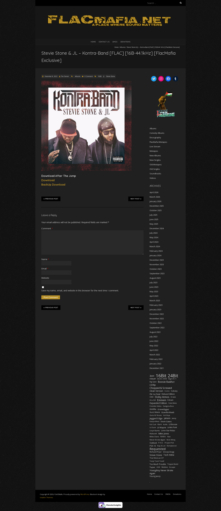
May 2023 (154, 291)
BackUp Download (53, 184)
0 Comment (89, 76)
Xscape (172, 467)
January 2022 (155, 363)
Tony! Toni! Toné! (157, 461)
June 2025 (154, 219)
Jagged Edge (156, 418)
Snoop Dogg (168, 452)
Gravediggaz (163, 409)
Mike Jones (163, 433)
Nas (169, 436)
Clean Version (156, 390)
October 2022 (156, 323)
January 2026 (155, 201)
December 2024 (157, 228)
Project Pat (169, 443)
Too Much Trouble (158, 464)
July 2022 (153, 336)
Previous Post (51, 199)
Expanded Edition (158, 403)
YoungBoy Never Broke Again (161, 472)
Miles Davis (154, 436)
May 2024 (154, 237)
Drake (173, 397)
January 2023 (155, 309)
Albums (122, 47)
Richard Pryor (156, 452)
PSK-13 (153, 445)
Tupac (152, 467)
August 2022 (155, 332)
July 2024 (153, 233)
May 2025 (154, 224)
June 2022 (154, 341)
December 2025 (157, 205)
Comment (47, 228)
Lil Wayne (161, 427)
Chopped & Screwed (161, 387)
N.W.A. (163, 436)
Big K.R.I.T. (172, 379)
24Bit (173, 375)
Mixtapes (154, 151)
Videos (153, 178)
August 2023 (155, 278)
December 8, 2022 (50, 76)
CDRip (153, 384)
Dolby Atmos (162, 396)
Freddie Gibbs (155, 406)
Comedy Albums (157, 133)
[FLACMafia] (110, 13)
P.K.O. (160, 443)
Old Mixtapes (156, 164)
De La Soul (155, 393)
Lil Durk (153, 427)
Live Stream (155, 146)
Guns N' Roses (156, 415)
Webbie (164, 467)
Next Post (135, 199)
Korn (160, 424)
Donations (125, 42)
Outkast (153, 442)
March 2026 (155, 196)
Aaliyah (153, 378)
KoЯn (165, 424)
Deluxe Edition (168, 394)
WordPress (84, 494)
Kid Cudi (153, 424)
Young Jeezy (155, 476)
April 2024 (154, 242)
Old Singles (155, 169)
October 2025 (156, 210)
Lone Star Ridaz (168, 430)
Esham (170, 400)
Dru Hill (153, 400)
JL (103, 76)
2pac (152, 375)
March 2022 (155, 354)
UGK (158, 467)
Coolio (167, 391)
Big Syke (153, 382)
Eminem (161, 400)
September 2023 (157, 273)
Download (48, 180)
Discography (155, 137)
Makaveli (153, 433)
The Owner (65, 76)
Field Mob (172, 403)
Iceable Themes (46, 497)
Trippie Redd (172, 464)
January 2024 (155, 255)
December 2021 (157, 368)
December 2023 (157, 260)
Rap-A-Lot (161, 446)
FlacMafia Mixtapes (158, 142)
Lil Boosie (173, 424)
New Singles (155, 160)
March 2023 (155, 300)
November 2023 (157, 264)
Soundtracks (155, 173)
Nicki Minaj (171, 440)
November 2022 (157, 318)
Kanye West (154, 421)
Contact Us (104, 42)
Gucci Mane (155, 412)
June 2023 (154, 287)
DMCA (114, 42)
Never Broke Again (157, 440)
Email (44, 268)
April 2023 (154, 296)
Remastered (171, 446)
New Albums (155, 155)
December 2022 (157, 314)
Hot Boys (166, 415)
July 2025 (153, 215)
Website (45, 277)
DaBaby (174, 391)
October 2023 (156, 269)
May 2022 (154, 345)
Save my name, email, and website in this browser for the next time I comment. (80, 290)
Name (45, 259)
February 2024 (156, 251)
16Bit (100, 76)
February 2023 (156, 305)
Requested (158, 448)
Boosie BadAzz (166, 381)
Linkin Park (172, 427)
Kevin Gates (166, 421)
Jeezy (174, 418)
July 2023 (153, 282)
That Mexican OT (157, 458)
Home (93, 42)
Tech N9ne (168, 454)
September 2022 (157, 327)
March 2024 (155, 246)
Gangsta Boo (168, 406)
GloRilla (153, 409)
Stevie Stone (110, 76)
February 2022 (156, 359)
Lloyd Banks (155, 430)
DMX (151, 397)
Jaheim (167, 418)
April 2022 (154, 350)
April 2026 (154, 192)
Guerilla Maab (167, 412)
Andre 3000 (162, 379)
